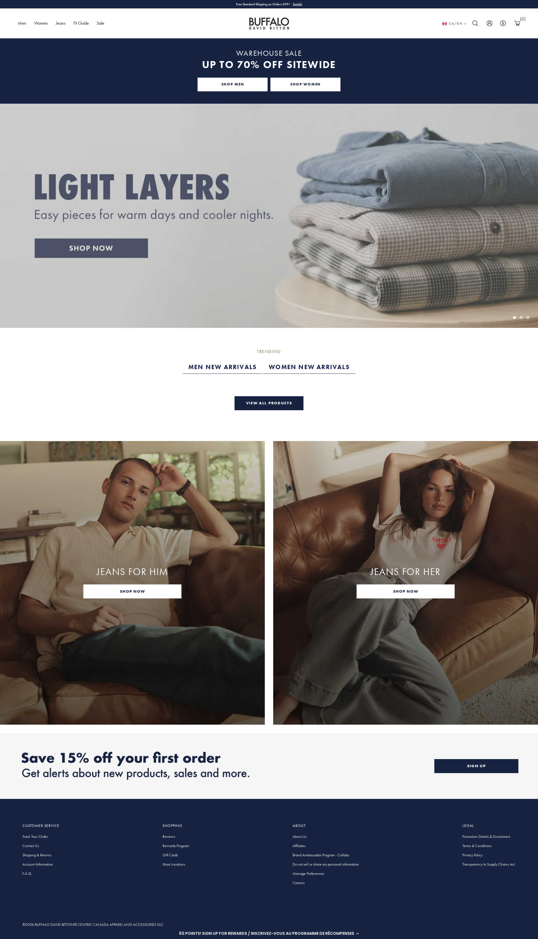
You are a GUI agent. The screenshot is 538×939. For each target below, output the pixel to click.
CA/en (456, 23)
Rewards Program (176, 845)
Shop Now (293, 4)
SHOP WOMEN (305, 84)
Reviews (169, 836)
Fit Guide (81, 23)
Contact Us (30, 845)
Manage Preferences (308, 873)
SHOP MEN (232, 84)
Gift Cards (170, 854)
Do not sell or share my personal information (326, 864)
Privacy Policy (472, 854)
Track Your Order (35, 836)
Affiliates (299, 845)
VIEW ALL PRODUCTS (269, 402)
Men (22, 23)
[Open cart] (517, 23)
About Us (300, 836)
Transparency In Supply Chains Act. (489, 864)
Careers (299, 882)
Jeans (61, 23)
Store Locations (174, 864)
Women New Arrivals (309, 367)
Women (41, 23)
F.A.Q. (27, 873)
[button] (269, 933)
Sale (100, 23)
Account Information (37, 864)
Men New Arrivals (222, 367)
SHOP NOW (132, 591)
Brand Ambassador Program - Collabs (321, 854)
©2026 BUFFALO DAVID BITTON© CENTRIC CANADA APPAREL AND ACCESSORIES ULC (92, 924)
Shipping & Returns (36, 854)
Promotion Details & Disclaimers (486, 836)
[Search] (475, 23)
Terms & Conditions (476, 845)
